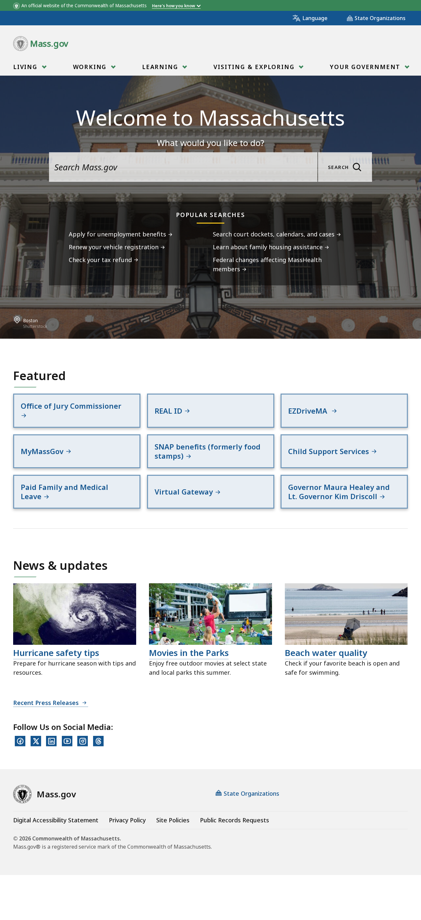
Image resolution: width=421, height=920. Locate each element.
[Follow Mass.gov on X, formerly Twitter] (36, 741)
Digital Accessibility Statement (55, 820)
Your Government (366, 67)
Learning (161, 67)
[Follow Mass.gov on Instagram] (82, 741)
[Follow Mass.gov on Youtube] (67, 741)
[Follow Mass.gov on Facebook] (20, 741)
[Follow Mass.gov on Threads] (98, 741)
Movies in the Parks (189, 653)
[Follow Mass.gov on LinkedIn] (51, 741)
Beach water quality (326, 653)
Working (91, 67)
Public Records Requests (234, 820)
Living (26, 67)
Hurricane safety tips (56, 653)
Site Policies (172, 820)
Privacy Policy (127, 820)
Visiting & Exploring (255, 67)
